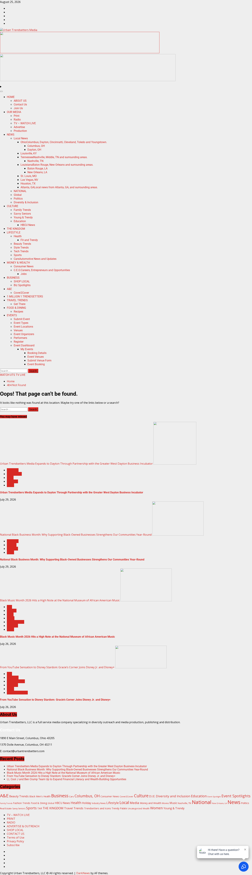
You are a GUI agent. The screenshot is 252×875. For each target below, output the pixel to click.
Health (18, 236)
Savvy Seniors (22, 213)
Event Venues (35, 356)
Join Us (18, 108)
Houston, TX (28, 183)
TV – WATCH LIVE (25, 123)
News (10, 485)
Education (20, 221)
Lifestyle (112, 803)
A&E (9, 289)
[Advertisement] (79, 52)
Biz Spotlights (22, 285)
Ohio (64, 142)
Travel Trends (73, 808)
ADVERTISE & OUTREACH (23, 826)
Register (18, 341)
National (12, 481)
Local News (21, 138)
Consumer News (23, 266)
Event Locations (23, 326)
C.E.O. (42, 270)
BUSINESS (13, 277)
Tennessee (54, 157)
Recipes (18, 311)
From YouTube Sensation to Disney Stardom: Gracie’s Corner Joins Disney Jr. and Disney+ (57, 667)
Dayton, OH (34, 149)
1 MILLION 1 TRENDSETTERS (25, 296)
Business (13, 470)
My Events (27, 349)
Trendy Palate (119, 808)
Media (134, 803)
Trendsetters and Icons (97, 808)
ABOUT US (20, 100)
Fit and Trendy (29, 240)
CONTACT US (15, 834)
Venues (18, 330)
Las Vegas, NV (29, 179)
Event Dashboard (24, 345)
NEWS (10, 134)
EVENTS (12, 315)
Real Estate (6, 808)
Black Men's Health (40, 796)
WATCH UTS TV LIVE (12, 374)
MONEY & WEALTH (18, 262)
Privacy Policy (15, 841)
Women (156, 808)
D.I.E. (152, 796)
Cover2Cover (21, 292)
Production (20, 130)
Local (10, 478)
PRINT (11, 819)
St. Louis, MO (29, 176)
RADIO (11, 822)
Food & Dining (39, 803)
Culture (11, 545)
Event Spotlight (214, 796)
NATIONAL (20, 191)
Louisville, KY (29, 153)
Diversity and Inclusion (173, 796)
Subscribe (13, 845)
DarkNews (83, 873)
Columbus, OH (36, 146)
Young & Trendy (23, 217)
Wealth (146, 808)
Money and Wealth (150, 803)
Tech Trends (21, 251)
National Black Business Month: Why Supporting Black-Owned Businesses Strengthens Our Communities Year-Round (76, 535)
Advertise (19, 127)
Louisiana (57, 164)
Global (18, 194)
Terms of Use (15, 837)
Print (16, 115)
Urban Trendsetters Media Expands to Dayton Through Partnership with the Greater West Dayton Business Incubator (76, 463)
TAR (39, 808)
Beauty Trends (22, 243)
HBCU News (28, 225)
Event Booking (36, 364)
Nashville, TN (35, 161)
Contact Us (20, 104)
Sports (18, 255)
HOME (11, 97)
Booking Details (36, 353)
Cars (35, 258)
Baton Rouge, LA (37, 168)
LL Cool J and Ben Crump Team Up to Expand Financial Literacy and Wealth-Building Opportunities (66, 779)
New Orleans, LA (37, 172)
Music (10, 618)
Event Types (21, 322)
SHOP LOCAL (22, 281)
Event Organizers (24, 334)
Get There (19, 304)
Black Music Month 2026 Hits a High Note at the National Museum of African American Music (60, 600)
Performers (20, 338)
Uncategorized (135, 808)
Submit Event (22, 319)
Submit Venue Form (39, 360)
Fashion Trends (21, 803)
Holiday (86, 803)
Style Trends (21, 247)
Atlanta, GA (59, 187)
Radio (17, 119)
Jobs (24, 274)
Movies (165, 803)
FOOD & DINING (16, 307)
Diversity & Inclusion (26, 202)
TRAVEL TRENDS (17, 300)
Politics (18, 198)
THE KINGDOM (16, 228)
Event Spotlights (235, 795)
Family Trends (22, 210)
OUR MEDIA (14, 112)
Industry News (99, 803)
